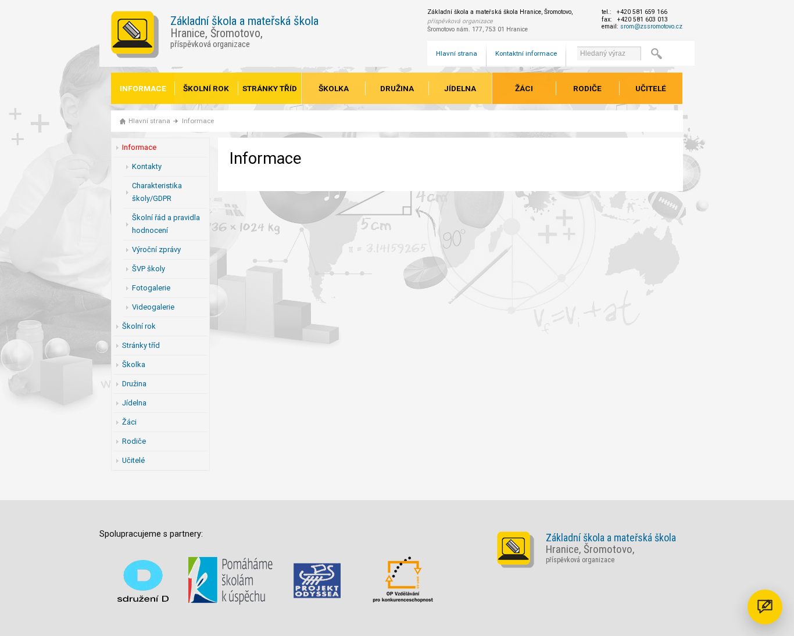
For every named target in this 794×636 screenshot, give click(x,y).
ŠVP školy (148, 268)
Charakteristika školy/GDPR (157, 192)
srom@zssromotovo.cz (651, 26)
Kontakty (147, 166)
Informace (143, 88)
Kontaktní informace (526, 53)
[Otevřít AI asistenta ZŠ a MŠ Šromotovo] (764, 607)
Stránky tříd (269, 88)
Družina (397, 88)
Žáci (524, 88)
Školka (334, 88)
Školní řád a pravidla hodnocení (166, 224)
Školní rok (206, 88)
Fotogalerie (151, 287)
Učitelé (650, 88)
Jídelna (460, 88)
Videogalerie (153, 307)
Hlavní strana (456, 53)
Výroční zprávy (156, 249)
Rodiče (587, 88)
